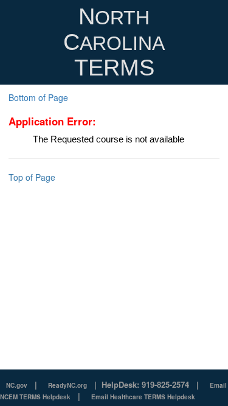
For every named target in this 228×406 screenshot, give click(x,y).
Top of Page (32, 177)
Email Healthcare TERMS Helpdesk (143, 397)
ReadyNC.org (67, 385)
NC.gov (16, 385)
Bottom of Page (38, 97)
